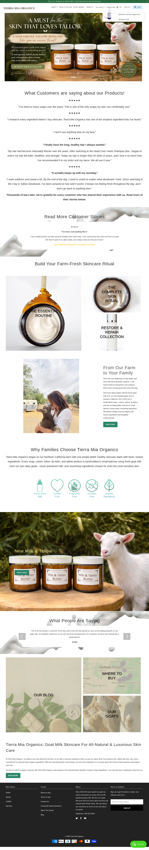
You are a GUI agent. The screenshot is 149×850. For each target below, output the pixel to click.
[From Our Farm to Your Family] (51, 396)
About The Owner (47, 810)
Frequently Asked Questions (51, 806)
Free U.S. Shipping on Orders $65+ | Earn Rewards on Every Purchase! (74, 1)
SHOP (54, 7)
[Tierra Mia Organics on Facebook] (81, 818)
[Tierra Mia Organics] (19, 8)
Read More (13, 775)
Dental (8, 797)
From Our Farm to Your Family (119, 370)
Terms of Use (46, 797)
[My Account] (118, 7)
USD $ (127, 7)
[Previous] (22, 636)
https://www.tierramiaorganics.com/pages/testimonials (74, 245)
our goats (99, 792)
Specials (9, 806)
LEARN (89, 7)
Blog (42, 815)
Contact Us (45, 801)
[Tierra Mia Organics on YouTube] (85, 818)
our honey (92, 795)
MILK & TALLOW (65, 7)
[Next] (126, 636)
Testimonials (110, 7)
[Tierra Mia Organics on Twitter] (77, 818)
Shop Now (22, 572)
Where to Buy (46, 793)
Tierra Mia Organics (77, 836)
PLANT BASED (78, 7)
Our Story (100, 7)
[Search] (121, 7)
